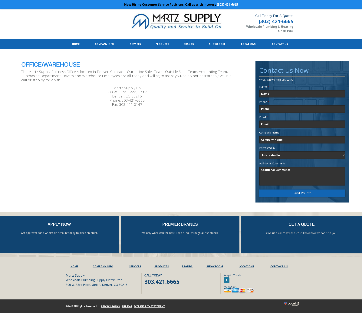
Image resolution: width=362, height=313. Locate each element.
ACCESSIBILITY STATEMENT (149, 306)
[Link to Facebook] (226, 280)
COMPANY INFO (104, 44)
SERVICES (135, 44)
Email (263, 117)
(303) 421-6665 (227, 4)
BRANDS (189, 44)
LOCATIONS (248, 44)
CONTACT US (280, 44)
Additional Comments (272, 163)
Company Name (269, 132)
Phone (264, 102)
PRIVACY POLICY (110, 306)
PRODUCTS (162, 44)
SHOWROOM (217, 44)
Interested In (267, 148)
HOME (76, 44)
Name (264, 86)
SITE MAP (127, 306)
